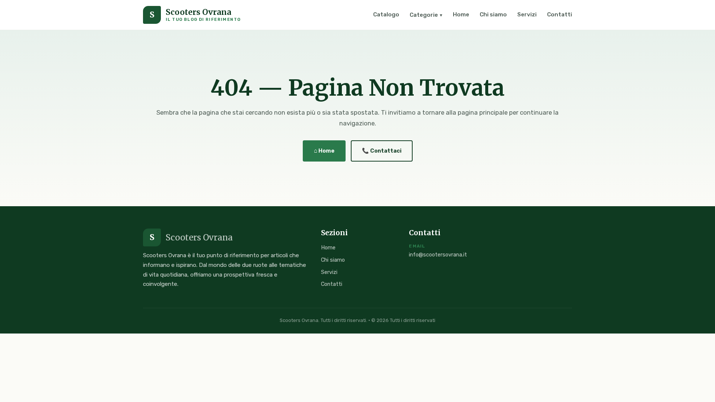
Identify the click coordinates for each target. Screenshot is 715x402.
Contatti (559, 14)
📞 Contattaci (381, 150)
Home (461, 14)
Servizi (527, 14)
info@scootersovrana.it (438, 255)
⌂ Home (324, 150)
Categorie (426, 15)
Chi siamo (493, 14)
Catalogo (386, 14)
